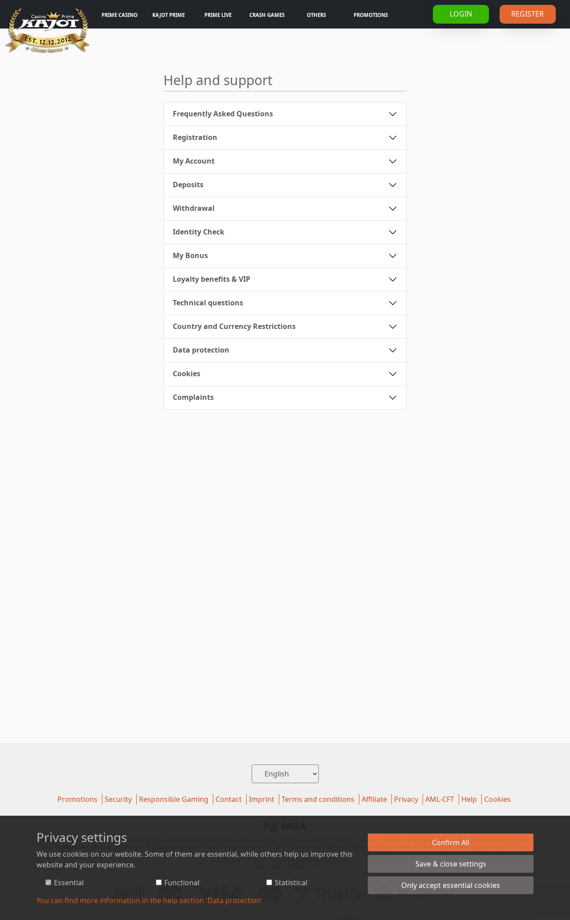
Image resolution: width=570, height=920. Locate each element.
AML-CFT (439, 799)
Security (118, 799)
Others (316, 15)
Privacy (406, 799)
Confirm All (450, 842)
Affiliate (374, 799)
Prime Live (218, 15)
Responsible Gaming (173, 799)
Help (469, 799)
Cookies (497, 799)
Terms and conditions (317, 799)
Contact (229, 799)
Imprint (261, 799)
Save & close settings (450, 864)
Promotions (371, 15)
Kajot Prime (168, 15)
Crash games (267, 15)
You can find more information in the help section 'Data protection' (150, 900)
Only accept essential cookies (450, 885)
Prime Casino (120, 15)
